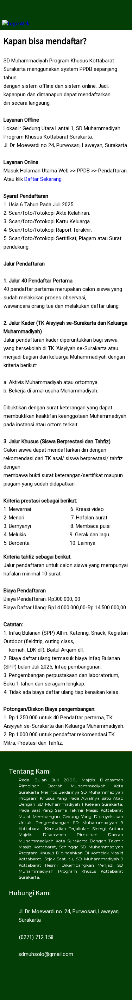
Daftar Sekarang (43, 179)
